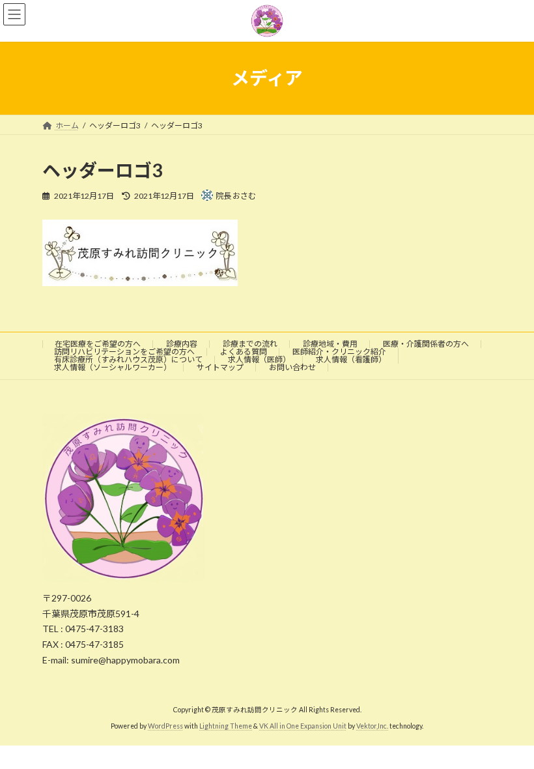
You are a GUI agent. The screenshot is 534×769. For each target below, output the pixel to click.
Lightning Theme (225, 725)
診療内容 (181, 344)
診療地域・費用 (330, 344)
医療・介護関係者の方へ (426, 344)
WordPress (165, 725)
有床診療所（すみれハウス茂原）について (128, 359)
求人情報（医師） (259, 359)
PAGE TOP (510, 732)
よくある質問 (243, 351)
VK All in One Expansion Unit (302, 725)
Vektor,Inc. (372, 725)
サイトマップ (220, 367)
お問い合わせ (292, 367)
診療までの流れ (250, 344)
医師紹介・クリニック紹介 (339, 351)
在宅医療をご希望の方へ (98, 344)
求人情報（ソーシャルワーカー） (112, 367)
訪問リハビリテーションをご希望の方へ (124, 351)
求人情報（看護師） (351, 359)
